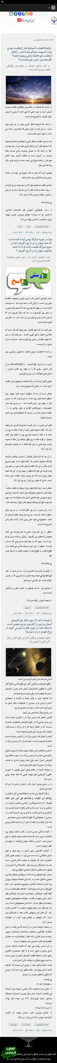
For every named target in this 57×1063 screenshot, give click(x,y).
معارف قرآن (29, 232)
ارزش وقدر (13, 1024)
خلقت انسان (26, 1024)
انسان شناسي (17, 1030)
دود (29, 226)
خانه (51, 40)
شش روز (27, 607)
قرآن (37, 232)
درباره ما (28, 1046)
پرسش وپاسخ (47, 232)
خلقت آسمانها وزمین (42, 226)
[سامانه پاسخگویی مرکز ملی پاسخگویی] (9, 1060)
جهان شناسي (17, 232)
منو (49, 7)
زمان (20, 226)
